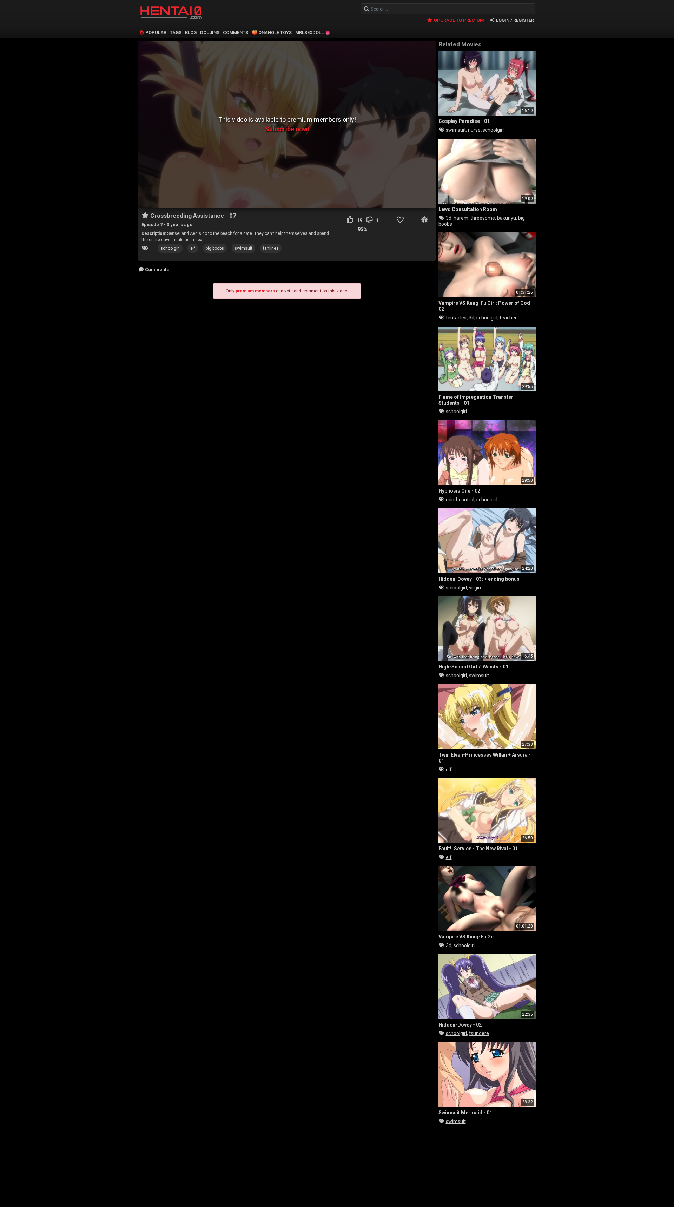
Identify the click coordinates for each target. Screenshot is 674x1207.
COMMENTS (235, 32)
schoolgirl (170, 248)
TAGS (175, 32)
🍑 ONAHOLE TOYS (272, 32)
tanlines (271, 248)
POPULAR (155, 32)
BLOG (191, 32)
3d (448, 218)
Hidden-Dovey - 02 (460, 1025)
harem (461, 218)
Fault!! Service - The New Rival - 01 (478, 848)
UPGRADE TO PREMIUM (458, 20)
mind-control (460, 499)
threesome (482, 218)
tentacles (456, 318)
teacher (508, 318)
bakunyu (506, 218)
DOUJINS (209, 32)
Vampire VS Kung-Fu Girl (467, 936)
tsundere (479, 1033)
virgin (475, 588)
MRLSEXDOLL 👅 (312, 32)
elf (192, 248)
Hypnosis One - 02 (459, 491)
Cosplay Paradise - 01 (464, 121)
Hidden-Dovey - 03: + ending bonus (479, 579)
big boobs (215, 248)
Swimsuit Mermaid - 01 (465, 1112)
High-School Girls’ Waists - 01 (473, 667)
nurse (474, 130)
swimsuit (243, 248)
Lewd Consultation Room (467, 209)
